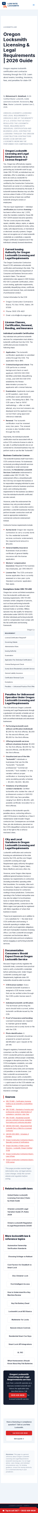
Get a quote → (19, 1439)
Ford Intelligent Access (20, 1284)
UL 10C (20, 1352)
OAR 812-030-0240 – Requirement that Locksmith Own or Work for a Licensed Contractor (19, 1128)
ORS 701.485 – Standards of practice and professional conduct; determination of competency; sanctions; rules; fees (19, 1112)
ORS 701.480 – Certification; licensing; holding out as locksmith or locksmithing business (19, 1103)
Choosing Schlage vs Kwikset (20, 1256)
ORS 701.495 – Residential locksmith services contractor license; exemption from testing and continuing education (19, 1120)
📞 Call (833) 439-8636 (19, 1433)
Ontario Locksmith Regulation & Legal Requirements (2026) (19, 1224)
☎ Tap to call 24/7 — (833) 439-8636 (19, 1511)
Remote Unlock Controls (20, 1328)
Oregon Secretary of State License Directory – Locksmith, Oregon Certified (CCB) (19, 1148)
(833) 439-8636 (17, 1395)
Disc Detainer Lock (20, 1276)
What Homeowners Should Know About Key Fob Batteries (20, 1362)
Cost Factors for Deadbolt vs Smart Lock (19, 1266)
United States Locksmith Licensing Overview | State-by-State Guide (19, 1198)
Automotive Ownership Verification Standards (17, 1246)
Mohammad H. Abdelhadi (16, 96)
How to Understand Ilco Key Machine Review (18, 1293)
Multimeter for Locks (20, 1320)
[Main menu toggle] (33, 5)
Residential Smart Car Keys (20, 1336)
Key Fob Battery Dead (20, 1303)
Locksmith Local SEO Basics (20, 1311)
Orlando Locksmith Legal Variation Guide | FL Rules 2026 (18, 1212)
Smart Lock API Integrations (20, 1344)
